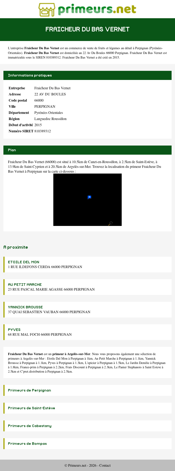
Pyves (52, 363)
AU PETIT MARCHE (25, 285)
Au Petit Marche (105, 358)
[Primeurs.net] (87, 9)
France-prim (28, 367)
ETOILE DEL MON (23, 262)
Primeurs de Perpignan (29, 390)
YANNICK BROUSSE (25, 307)
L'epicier (90, 363)
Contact (105, 465)
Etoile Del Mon (57, 358)
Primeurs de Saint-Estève (31, 408)
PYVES (14, 330)
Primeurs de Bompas (27, 443)
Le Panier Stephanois (128, 367)
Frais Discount (75, 367)
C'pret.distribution (32, 371)
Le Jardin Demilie (137, 363)
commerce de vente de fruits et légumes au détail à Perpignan (108, 48)
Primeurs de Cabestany (29, 426)
